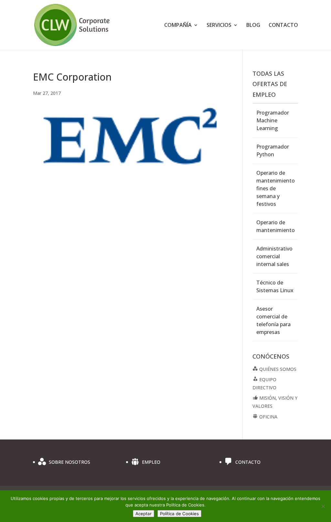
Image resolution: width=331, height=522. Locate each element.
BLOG (253, 25)
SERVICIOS (219, 25)
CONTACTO (283, 25)
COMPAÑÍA (178, 25)
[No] (323, 506)
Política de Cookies (179, 513)
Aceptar (143, 513)
